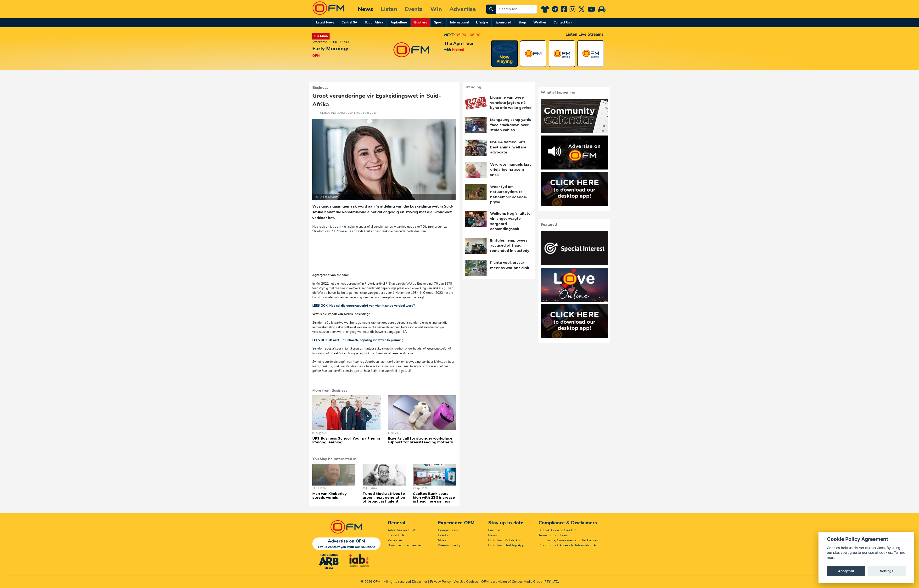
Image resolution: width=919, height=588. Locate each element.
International (459, 22)
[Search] (491, 9)
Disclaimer (419, 581)
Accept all (846, 571)
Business (420, 22)
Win (436, 9)
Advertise (462, 9)
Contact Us (562, 22)
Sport (438, 22)
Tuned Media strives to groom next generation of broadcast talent (384, 497)
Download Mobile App (504, 540)
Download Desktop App (506, 545)
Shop (522, 22)
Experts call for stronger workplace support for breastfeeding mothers (420, 440)
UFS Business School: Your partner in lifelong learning (346, 440)
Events (414, 9)
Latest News (325, 22)
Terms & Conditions (553, 535)
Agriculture (399, 22)
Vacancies (395, 540)
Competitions (448, 530)
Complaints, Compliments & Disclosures (568, 540)
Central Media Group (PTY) (531, 581)
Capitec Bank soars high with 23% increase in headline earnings (434, 497)
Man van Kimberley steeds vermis (329, 496)
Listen (389, 9)
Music (442, 540)
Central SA (349, 22)
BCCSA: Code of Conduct (557, 530)
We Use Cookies (466, 581)
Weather (539, 22)
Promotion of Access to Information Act (568, 545)
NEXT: (449, 35)
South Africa (374, 22)
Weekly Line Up (449, 545)
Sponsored (503, 22)
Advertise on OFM (401, 530)
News (365, 9)
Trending (473, 87)
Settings (886, 571)
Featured (494, 530)
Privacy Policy (440, 581)
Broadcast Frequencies (405, 545)
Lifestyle (482, 22)
